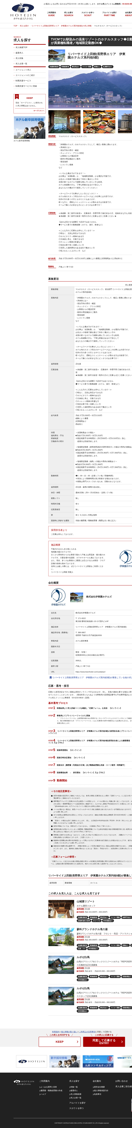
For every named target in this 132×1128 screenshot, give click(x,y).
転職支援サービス (23, 80)
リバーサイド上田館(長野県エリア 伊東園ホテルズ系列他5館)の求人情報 (61, 26)
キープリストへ (39, 110)
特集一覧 (74, 1087)
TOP (15, 26)
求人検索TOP (21, 47)
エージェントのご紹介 (25, 75)
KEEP (60, 1041)
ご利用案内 (51, 12)
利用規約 (55, 1032)
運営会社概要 (99, 1087)
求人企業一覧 (21, 63)
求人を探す (68, 12)
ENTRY (104, 1042)
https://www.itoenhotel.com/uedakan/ (90, 672)
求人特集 (19, 58)
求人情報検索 (76, 1094)
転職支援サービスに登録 (26, 86)
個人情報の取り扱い (69, 1032)
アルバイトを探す (109, 12)
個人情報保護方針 (101, 1090)
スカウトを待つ (87, 12)
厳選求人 (19, 53)
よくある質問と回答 (49, 1087)
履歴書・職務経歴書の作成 (51, 1090)
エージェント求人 (23, 70)
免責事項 (97, 1094)
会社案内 (97, 1081)
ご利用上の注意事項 (87, 1032)
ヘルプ (43, 1094)
